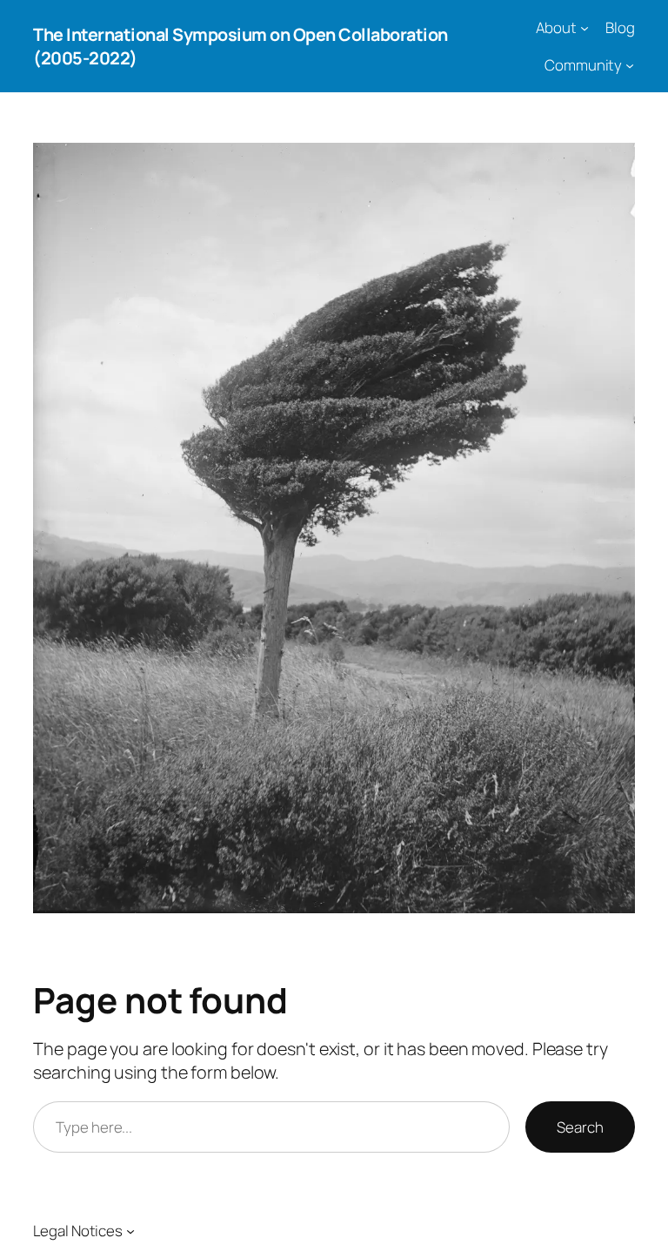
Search (580, 1127)
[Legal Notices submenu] (130, 1230)
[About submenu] (584, 28)
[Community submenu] (629, 65)
